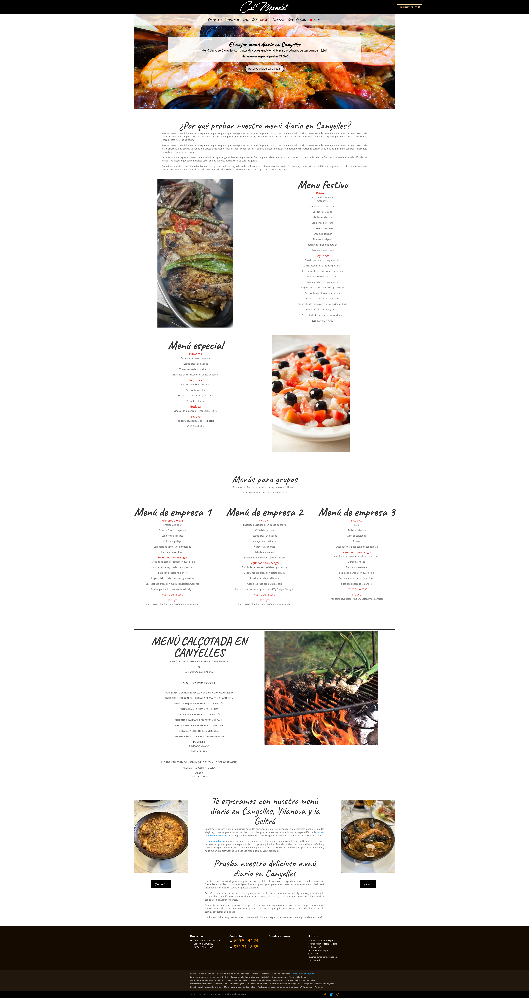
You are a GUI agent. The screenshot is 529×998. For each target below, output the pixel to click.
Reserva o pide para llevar (264, 68)
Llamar (368, 884)
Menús (263, 20)
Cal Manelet (214, 20)
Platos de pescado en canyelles (285, 983)
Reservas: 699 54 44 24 (409, 7)
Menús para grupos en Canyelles (239, 987)
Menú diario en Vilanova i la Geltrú (206, 980)
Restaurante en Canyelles (202, 973)
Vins (253, 20)
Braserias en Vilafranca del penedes (266, 980)
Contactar (161, 884)
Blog (290, 20)
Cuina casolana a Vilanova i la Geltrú (289, 977)
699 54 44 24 (246, 940)
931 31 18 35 (246, 946)
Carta (245, 20)
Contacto (301, 20)
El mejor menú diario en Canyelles (264, 44)
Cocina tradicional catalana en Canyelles (271, 973)
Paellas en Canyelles (257, 983)
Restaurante (231, 20)
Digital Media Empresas (236, 994)
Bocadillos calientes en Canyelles (205, 987)
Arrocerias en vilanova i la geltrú (230, 983)
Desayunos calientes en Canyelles (318, 983)
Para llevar (278, 20)
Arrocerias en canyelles (201, 983)
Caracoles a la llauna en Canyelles (233, 973)
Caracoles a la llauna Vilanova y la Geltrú (250, 977)
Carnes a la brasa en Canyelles (300, 980)
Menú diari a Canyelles (303, 973)
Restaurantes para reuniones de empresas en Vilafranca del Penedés (290, 987)
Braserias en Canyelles (236, 980)
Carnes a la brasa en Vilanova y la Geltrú (209, 977)
